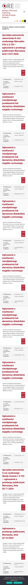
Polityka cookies (18, 582)
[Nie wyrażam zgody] (26, 580)
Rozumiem (9, 582)
